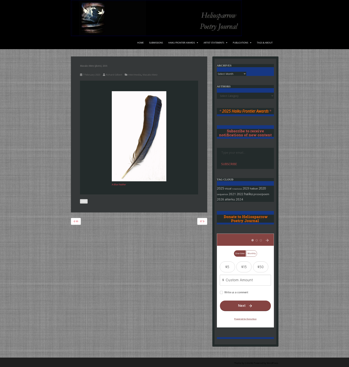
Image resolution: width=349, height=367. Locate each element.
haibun (254, 188)
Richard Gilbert (114, 74)
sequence (222, 194)
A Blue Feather (119, 184)
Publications (240, 42)
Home (140, 42)
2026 (220, 199)
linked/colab (237, 189)
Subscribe (229, 164)
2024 (239, 199)
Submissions (156, 42)
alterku (230, 199)
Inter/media (134, 74)
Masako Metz (150, 74)
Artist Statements (214, 42)
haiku (248, 194)
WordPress (272, 363)
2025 (220, 188)
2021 (232, 194)
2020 (262, 188)
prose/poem (261, 194)
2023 (83, 201)
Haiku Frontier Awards (181, 42)
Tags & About (265, 42)
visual (228, 188)
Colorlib (249, 363)
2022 (240, 194)
